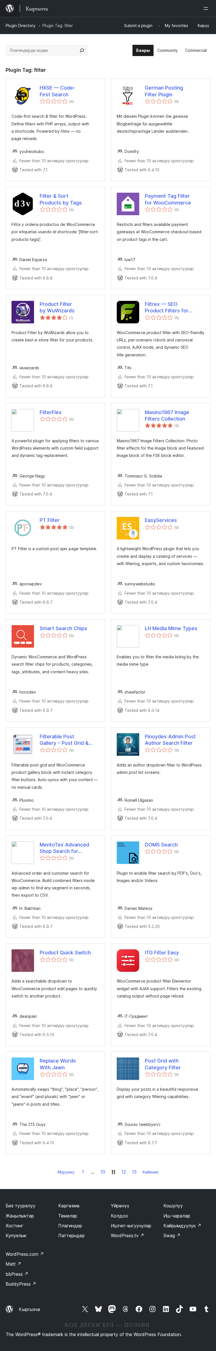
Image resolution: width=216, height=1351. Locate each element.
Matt (13, 1264)
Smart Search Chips (63, 628)
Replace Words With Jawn (58, 1064)
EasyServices (161, 520)
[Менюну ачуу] (207, 8)
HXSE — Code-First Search (57, 91)
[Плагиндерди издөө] (81, 50)
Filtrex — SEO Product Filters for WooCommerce (166, 307)
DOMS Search (161, 845)
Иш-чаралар (176, 1216)
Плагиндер (70, 1225)
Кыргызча (29, 1309)
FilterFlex (51, 412)
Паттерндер (71, 1235)
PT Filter (50, 520)
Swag (172, 1235)
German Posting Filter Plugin (164, 91)
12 (124, 1172)
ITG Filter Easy (162, 953)
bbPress (17, 1274)
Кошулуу (173, 1205)
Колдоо (119, 1216)
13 (134, 1172)
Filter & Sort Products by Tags (61, 199)
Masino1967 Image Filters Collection (167, 415)
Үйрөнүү (120, 1205)
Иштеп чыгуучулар (131, 1225)
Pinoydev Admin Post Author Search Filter (170, 740)
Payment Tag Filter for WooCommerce (168, 199)
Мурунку (66, 1172)
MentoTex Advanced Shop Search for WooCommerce (64, 848)
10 (102, 1172)
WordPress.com (25, 1254)
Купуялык (16, 1235)
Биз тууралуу (20, 1205)
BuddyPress (21, 1284)
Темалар (67, 1216)
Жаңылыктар (20, 1216)
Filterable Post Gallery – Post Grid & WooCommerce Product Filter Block (69, 740)
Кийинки (150, 1172)
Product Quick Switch (65, 953)
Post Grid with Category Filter (163, 1064)
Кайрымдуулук (182, 1225)
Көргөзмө (69, 1205)
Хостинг (14, 1225)
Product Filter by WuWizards (57, 307)
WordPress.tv (127, 1235)
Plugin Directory (20, 25)
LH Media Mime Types (171, 628)
